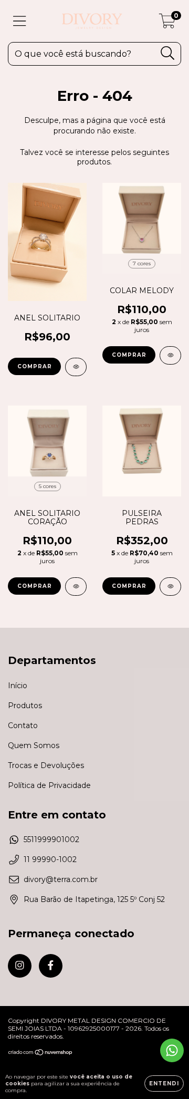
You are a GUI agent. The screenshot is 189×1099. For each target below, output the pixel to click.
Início (17, 685)
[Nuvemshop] (41, 1053)
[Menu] (20, 21)
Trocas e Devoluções (46, 765)
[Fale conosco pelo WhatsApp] (172, 1050)
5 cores (47, 486)
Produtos (25, 705)
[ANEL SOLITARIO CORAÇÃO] (76, 586)
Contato (23, 725)
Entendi (164, 1083)
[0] (167, 23)
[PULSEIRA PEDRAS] (170, 586)
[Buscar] (167, 53)
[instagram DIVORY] (20, 966)
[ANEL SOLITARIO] (76, 367)
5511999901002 (51, 839)
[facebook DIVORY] (50, 966)
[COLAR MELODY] (170, 355)
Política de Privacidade (49, 785)
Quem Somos (33, 745)
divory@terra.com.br (61, 879)
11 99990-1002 (50, 859)
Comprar (34, 366)
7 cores (142, 263)
